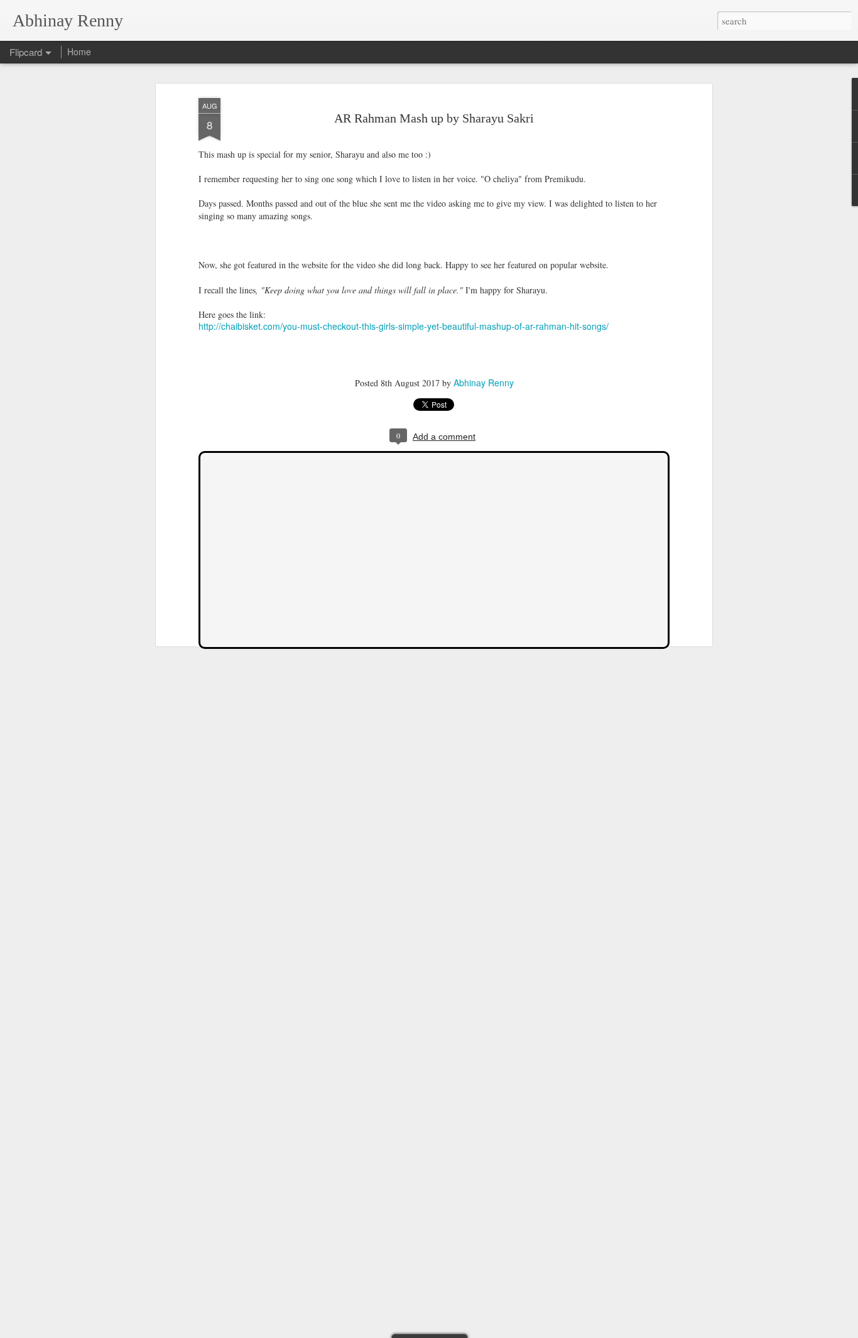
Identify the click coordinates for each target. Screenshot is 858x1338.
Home (79, 51)
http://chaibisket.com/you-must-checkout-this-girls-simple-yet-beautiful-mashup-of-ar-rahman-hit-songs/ (403, 326)
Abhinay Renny (483, 382)
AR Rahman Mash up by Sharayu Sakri (434, 118)
